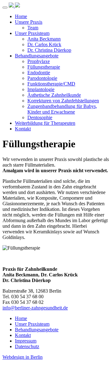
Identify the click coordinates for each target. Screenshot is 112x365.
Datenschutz (27, 346)
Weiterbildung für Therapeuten (45, 123)
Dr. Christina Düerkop (49, 50)
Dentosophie (39, 117)
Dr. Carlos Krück (44, 44)
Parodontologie (42, 78)
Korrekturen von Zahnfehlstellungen (63, 100)
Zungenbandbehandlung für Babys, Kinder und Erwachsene (62, 109)
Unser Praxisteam (32, 33)
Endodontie (38, 72)
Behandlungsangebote (36, 55)
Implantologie (40, 89)
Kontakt (23, 128)
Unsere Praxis (28, 22)
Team (32, 27)
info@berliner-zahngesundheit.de (35, 307)
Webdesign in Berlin (22, 357)
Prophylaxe (38, 61)
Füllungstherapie (43, 67)
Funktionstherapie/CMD (51, 83)
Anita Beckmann (44, 38)
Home (21, 16)
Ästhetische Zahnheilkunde (54, 95)
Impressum (25, 340)
